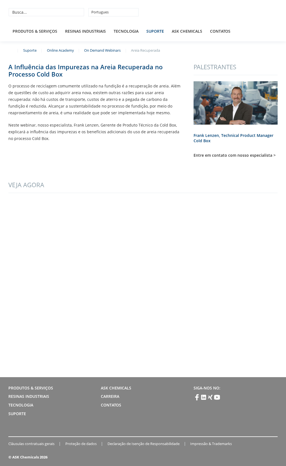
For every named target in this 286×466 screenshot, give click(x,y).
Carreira (110, 396)
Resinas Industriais (85, 31)
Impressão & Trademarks (211, 443)
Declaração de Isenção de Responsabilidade (144, 443)
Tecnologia (126, 31)
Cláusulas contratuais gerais (31, 443)
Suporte (155, 31)
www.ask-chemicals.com (10, 50)
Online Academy (60, 50)
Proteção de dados (81, 443)
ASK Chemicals (236, 12)
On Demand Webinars (102, 50)
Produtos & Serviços (35, 31)
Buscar (79, 12)
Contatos (220, 31)
